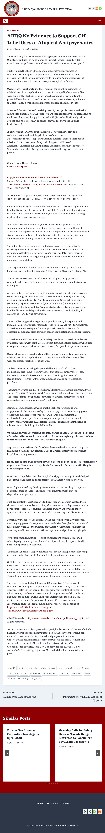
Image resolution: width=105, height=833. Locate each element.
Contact (40, 803)
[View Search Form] (5, 21)
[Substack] (100, 811)
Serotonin (77, 673)
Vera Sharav (15, 49)
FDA (61, 668)
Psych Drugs (13, 30)
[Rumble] (95, 811)
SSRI (87, 673)
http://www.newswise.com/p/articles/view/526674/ (34, 177)
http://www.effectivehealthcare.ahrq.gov (29, 607)
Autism (22, 668)
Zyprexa (36, 678)
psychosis (13, 673)
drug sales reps (48, 668)
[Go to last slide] (7, 753)
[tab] (47, 783)
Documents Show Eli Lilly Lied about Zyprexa (82, 696)
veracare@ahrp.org (17, 166)
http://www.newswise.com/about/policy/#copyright (55, 618)
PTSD (24, 673)
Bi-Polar (33, 668)
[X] (93, 8)
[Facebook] (89, 8)
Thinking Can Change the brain (19, 694)
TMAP (11, 678)
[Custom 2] (100, 8)
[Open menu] (99, 21)
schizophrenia (50, 673)
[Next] (98, 753)
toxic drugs (23, 678)
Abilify (11, 668)
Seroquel (64, 673)
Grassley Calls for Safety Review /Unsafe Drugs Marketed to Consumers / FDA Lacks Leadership (76, 735)
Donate (65, 803)
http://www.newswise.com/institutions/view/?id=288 (37, 184)
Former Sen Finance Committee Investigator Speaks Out (23, 734)
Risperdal (35, 673)
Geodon (70, 668)
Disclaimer (53, 803)
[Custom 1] (96, 8)
